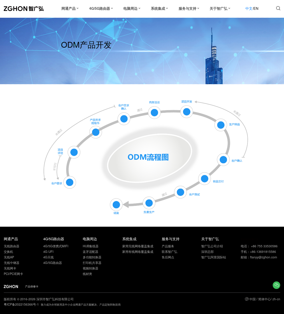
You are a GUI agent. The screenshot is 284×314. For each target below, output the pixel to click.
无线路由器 (11, 246)
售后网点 (168, 257)
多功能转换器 (92, 257)
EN (255, 8)
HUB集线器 (91, 246)
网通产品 (68, 8)
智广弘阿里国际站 (213, 257)
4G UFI (48, 251)
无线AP (9, 257)
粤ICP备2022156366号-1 (22, 304)
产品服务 (168, 246)
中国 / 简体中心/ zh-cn (264, 299)
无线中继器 (11, 262)
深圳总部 (207, 251)
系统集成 (158, 8)
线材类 (87, 273)
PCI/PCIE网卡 (13, 273)
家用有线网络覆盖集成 (137, 251)
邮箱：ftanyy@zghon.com (259, 257)
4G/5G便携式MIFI (55, 246)
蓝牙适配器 (90, 251)
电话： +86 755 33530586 (259, 246)
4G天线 (48, 257)
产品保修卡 (31, 286)
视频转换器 (90, 268)
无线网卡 (10, 268)
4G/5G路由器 (99, 8)
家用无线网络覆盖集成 (137, 246)
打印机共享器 (92, 262)
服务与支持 (187, 8)
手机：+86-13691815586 (258, 251)
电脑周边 (130, 8)
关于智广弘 (218, 8)
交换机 (8, 251)
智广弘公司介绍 (212, 246)
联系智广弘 (169, 251)
